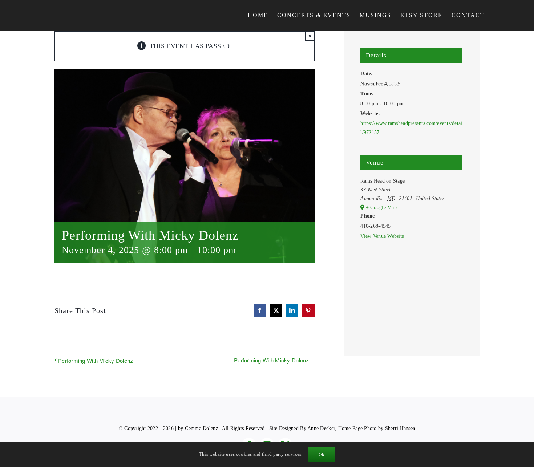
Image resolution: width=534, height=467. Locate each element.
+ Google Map (381, 207)
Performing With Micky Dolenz (95, 360)
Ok (321, 454)
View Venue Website (382, 236)
